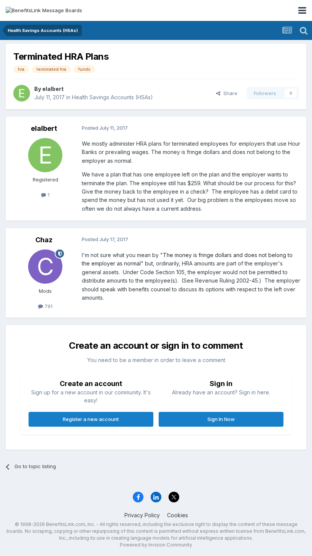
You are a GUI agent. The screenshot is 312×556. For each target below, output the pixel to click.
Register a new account (91, 419)
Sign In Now (221, 419)
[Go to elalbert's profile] (21, 93)
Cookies (177, 515)
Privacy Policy (142, 515)
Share (228, 93)
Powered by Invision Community (156, 545)
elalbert (53, 89)
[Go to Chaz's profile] (45, 266)
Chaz (44, 240)
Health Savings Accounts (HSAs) (112, 97)
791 (48, 306)
